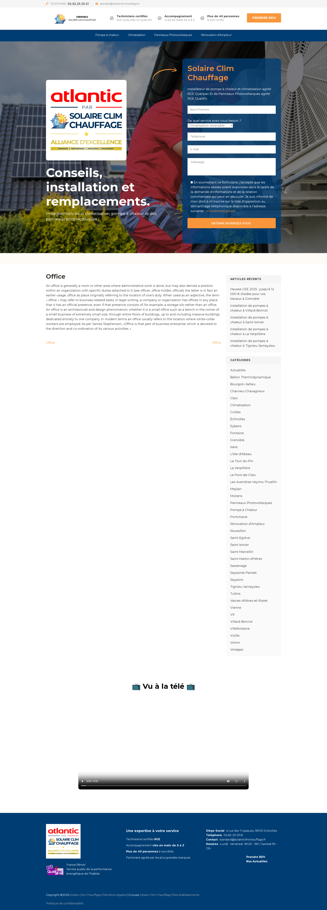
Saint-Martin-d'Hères (246, 559)
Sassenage (238, 566)
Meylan (236, 489)
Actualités (238, 370)
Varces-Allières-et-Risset (249, 601)
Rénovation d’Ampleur (216, 35)
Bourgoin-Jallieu (242, 384)
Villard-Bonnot (241, 622)
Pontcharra (238, 517)
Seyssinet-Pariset (243, 573)
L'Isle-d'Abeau (241, 454)
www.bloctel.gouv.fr (221, 211)
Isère (234, 447)
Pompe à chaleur (107, 35)
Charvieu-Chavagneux (247, 391)
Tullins (235, 594)
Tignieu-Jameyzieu (245, 587)
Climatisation (136, 35)
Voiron (235, 642)
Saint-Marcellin (241, 552)
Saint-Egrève (240, 538)
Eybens (236, 426)
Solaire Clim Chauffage (85, 895)
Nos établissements (186, 895)
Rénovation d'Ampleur (247, 524)
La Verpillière (240, 468)
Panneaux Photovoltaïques (173, 35)
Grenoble (237, 440)
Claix (234, 398)
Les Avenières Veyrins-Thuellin (253, 482)
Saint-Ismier (239, 545)
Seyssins (236, 580)
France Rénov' (76, 864)
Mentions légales (114, 895)
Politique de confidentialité (64, 903)
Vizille (234, 635)
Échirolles (237, 419)
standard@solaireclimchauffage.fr (119, 3)
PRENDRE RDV (264, 18)
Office (50, 343)
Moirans (236, 496)
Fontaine (237, 433)
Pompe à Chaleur (243, 510)
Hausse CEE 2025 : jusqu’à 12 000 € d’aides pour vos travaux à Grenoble (252, 294)
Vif (232, 615)
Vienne (235, 608)
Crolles (235, 412)
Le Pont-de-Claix (243, 475)
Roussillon (238, 531)
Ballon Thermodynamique (250, 377)
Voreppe (236, 649)
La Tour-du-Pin (241, 461)
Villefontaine (240, 629)
